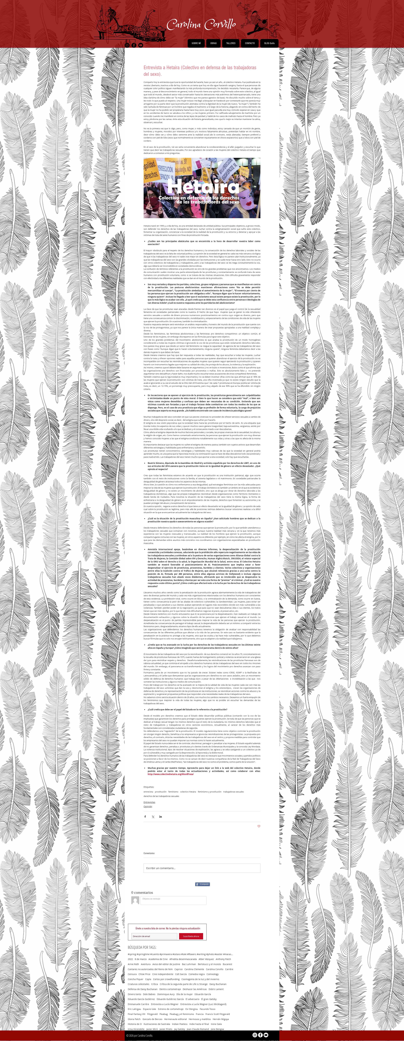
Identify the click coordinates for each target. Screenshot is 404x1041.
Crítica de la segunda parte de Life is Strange (184, 984)
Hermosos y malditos (200, 1019)
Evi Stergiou (191, 1009)
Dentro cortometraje (170, 989)
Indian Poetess (179, 1024)
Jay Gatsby (179, 1029)
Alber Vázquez (206, 959)
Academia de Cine (158, 959)
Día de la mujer (184, 994)
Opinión (148, 806)
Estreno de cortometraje (171, 1009)
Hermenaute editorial (175, 1019)
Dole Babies (149, 994)
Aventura (146, 964)
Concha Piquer (135, 979)
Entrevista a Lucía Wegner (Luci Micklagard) (203, 1004)
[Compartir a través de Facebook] (145, 816)
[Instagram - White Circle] (254, 1035)
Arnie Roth (133, 964)
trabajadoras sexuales (233, 791)
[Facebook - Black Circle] (133, 45)
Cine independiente (162, 974)
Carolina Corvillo (214, 969)
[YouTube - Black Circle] (140, 45)
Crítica (154, 984)
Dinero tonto (134, 994)
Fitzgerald (152, 1014)
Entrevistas (149, 802)
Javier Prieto (166, 1029)
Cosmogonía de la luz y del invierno (200, 979)
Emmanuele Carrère (138, 1004)
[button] (196, 43)
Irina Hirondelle (136, 1029)
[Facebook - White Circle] (260, 1035)
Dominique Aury (166, 994)
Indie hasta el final (199, 1024)
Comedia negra (197, 974)
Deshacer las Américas (195, 989)
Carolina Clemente (194, 969)
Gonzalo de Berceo (152, 1019)
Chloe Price (144, 974)
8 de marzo (141, 959)
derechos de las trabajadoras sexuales (161, 796)
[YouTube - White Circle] (266, 1035)
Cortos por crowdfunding (166, 979)
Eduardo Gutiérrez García (170, 999)
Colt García (181, 974)
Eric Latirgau (134, 1009)
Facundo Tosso (207, 1009)
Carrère (229, 969)
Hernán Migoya (221, 1019)
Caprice (179, 969)
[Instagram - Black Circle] (127, 45)
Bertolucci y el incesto (209, 964)
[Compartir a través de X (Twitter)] (152, 816)
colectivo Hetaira (188, 791)
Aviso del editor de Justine (166, 964)
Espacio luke (149, 1009)
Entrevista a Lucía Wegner (164, 1004)
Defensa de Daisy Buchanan (142, 989)
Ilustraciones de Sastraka (157, 1024)
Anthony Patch (223, 959)
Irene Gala (216, 1024)
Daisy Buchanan (217, 984)
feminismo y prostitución (209, 791)
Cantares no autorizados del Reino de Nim (150, 969)
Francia (200, 1014)
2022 (130, 959)
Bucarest (227, 964)
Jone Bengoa (217, 1029)
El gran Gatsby (209, 999)
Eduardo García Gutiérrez (141, 999)
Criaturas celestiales (138, 984)
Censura (132, 974)
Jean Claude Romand (198, 1029)
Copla (148, 979)
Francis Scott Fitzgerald (217, 1014)
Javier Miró (152, 1029)
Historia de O (135, 1024)
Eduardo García (203, 994)
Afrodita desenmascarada (183, 959)
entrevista (148, 791)
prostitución (160, 791)
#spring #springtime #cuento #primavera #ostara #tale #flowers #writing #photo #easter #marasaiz (181, 954)
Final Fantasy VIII (136, 1014)
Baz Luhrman (189, 964)
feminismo (173, 791)
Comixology (213, 974)
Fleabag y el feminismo (182, 1014)
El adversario (192, 999)
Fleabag (164, 1014)
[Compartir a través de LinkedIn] (160, 816)
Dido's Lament (216, 989)
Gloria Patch (134, 1019)
